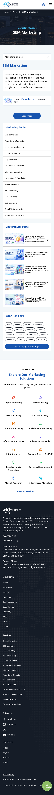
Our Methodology (10, 602)
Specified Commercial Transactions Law (19, 779)
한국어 (5, 762)
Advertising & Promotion (15, 141)
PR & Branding (9, 680)
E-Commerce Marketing (14, 166)
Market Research (12, 184)
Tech (21, 339)
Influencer (20, 334)
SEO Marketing (11, 203)
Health (40, 329)
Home (5, 582)
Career (27, 324)
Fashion (19, 329)
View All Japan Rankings (27, 346)
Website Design (9, 684)
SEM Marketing (11, 197)
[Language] (43, 5)
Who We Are (8, 587)
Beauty (17, 324)
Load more (27, 115)
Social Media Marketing (14, 209)
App (8, 324)
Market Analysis (11, 135)
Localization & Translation (15, 178)
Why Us (6, 592)
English (6, 752)
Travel (30, 339)
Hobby (9, 334)
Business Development (14, 147)
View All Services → (27, 491)
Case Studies (8, 607)
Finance (30, 329)
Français (6, 757)
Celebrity (38, 324)
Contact (6, 626)
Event (9, 329)
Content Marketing (12, 153)
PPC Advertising (11, 190)
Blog (5, 616)
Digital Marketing (11, 159)
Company (7, 611)
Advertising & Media (11, 675)
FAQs (5, 621)
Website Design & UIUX (14, 215)
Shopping (10, 339)
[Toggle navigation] (50, 4)
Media (43, 334)
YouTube (41, 339)
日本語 (5, 747)
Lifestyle (32, 334)
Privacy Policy (8, 774)
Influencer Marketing (13, 172)
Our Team (7, 597)
